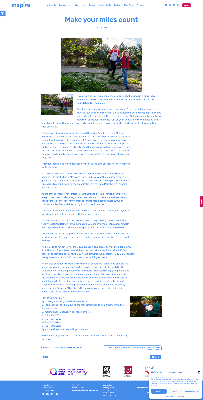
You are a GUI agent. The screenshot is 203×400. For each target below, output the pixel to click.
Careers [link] (92, 5)
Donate (202, 202)
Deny (175, 391)
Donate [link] (186, 5)
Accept (159, 391)
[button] (199, 373)
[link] (2, 13)
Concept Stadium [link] (143, 388)
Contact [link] (117, 5)
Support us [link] (73, 5)
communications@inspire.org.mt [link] (85, 390)
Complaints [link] (107, 385)
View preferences (192, 391)
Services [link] (62, 5)
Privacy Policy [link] (179, 396)
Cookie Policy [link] (170, 396)
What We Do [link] (51, 5)
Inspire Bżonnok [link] (109, 395)
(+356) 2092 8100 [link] (79, 388)
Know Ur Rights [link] (105, 5)
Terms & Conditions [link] (110, 390)
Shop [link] (84, 5)
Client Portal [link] (129, 5)
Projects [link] (140, 5)
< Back (44, 357)
